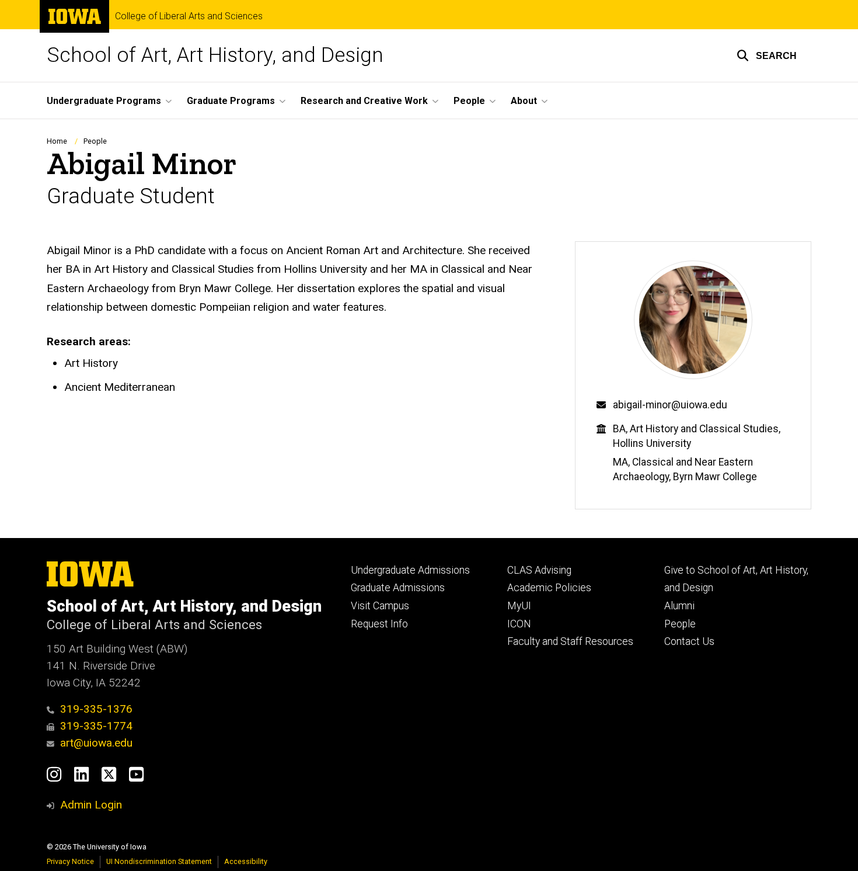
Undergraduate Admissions (410, 570)
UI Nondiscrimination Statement (159, 861)
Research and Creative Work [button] (364, 100)
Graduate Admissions (398, 588)
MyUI (519, 606)
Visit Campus (380, 606)
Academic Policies (549, 588)
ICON (519, 624)
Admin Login (91, 804)
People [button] (469, 100)
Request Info (379, 624)
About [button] (524, 100)
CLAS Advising (539, 570)
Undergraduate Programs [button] (104, 100)
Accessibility (245, 861)
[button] (766, 55)
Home (57, 141)
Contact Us (689, 641)
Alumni (679, 606)
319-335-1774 (96, 726)
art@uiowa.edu (96, 742)
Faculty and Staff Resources (570, 641)
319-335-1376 (96, 709)
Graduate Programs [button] (231, 100)
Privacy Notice (70, 861)
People (95, 141)
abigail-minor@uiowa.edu (670, 405)
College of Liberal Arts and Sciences (189, 16)
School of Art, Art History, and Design (215, 55)
